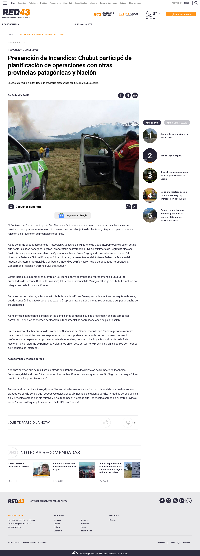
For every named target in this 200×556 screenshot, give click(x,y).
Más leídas (152, 122)
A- (134, 206)
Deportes (85, 520)
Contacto (161, 543)
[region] (166, 52)
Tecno (83, 527)
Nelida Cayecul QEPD (69, 24)
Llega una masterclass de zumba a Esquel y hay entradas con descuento (173, 195)
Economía (58, 531)
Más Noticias (86, 531)
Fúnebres (112, 520)
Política (57, 527)
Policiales (85, 524)
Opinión (57, 524)
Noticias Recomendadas (50, 452)
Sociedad (57, 520)
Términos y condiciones (180, 543)
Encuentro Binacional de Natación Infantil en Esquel (65, 466)
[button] (120, 95)
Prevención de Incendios (23, 50)
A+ (128, 206)
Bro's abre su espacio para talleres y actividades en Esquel (174, 175)
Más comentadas (177, 122)
